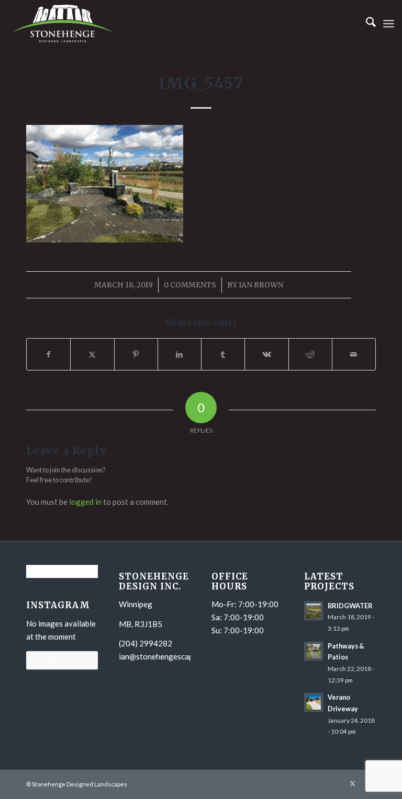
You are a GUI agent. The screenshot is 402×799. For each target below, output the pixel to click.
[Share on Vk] (266, 354)
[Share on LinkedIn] (179, 354)
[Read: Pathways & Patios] (313, 651)
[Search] (365, 23)
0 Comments (190, 285)
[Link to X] (352, 783)
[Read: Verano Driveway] (313, 702)
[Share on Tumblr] (223, 354)
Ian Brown (261, 285)
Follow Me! (62, 660)
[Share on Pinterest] (136, 354)
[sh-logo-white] (62, 23)
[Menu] (388, 23)
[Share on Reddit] (310, 354)
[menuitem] (365, 23)
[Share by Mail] (353, 354)
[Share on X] (92, 354)
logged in (85, 501)
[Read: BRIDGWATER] (313, 610)
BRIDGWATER (350, 605)
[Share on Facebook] (48, 354)
